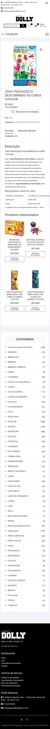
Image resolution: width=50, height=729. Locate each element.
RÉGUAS (11, 590)
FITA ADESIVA (14, 451)
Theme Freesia (28, 725)
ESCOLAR (12, 421)
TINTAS (11, 600)
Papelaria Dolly (6, 725)
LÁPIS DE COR (14, 486)
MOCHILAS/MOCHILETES (19, 526)
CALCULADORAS (15, 392)
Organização (13, 531)
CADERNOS (13, 377)
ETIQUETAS (13, 441)
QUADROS (12, 585)
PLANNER (12, 575)
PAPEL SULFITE (14, 541)
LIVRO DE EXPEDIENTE (18, 496)
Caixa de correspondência (19, 382)
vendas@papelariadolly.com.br (14, 11)
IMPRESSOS (13, 466)
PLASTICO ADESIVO (16, 580)
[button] (41, 49)
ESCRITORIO (13, 431)
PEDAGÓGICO (21, 122)
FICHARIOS (13, 446)
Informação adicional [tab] (27, 131)
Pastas (11, 546)
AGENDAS (12, 352)
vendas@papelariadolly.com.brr (15, 708)
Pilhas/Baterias (14, 570)
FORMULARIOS (14, 456)
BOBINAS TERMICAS (17, 367)
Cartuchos (12, 402)
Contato (4, 666)
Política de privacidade (10, 678)
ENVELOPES (13, 417)
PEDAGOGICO (34, 122)
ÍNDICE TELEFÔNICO (17, 471)
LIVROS (11, 501)
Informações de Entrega (10, 686)
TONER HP (12, 605)
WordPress (45, 725)
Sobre (3, 658)
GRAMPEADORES (15, 461)
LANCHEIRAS (14, 481)
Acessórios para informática (20, 347)
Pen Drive (12, 560)
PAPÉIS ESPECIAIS (16, 536)
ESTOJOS (12, 436)
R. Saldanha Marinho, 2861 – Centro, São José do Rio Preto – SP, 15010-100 (19, 3)
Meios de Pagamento (9, 683)
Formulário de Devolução (11, 663)
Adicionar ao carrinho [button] (14, 259)
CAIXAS (11, 387)
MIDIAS (11, 521)
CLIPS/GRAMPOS (15, 407)
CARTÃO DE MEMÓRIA (17, 397)
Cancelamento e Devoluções (12, 680)
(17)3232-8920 (8, 8)
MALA (10, 511)
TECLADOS (13, 595)
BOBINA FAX (13, 357)
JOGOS (11, 476)
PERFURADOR (14, 565)
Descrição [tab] (9, 131)
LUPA (10, 506)
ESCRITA (12, 426)
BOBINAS (12, 362)
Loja (2, 661)
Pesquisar (23, 26)
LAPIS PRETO (13, 491)
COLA (10, 412)
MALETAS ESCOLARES (18, 516)
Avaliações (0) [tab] (11, 136)
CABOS (11, 372)
